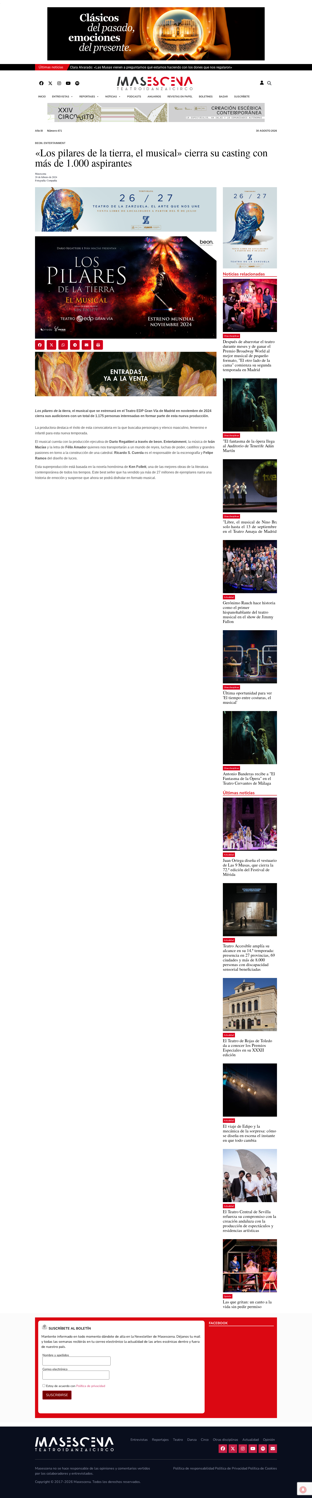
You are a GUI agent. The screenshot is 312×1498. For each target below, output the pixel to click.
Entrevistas (60, 96)
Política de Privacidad (231, 1468)
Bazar (223, 96)
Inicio (42, 96)
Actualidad (229, 597)
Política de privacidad (90, 1386)
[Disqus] (125, 559)
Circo (205, 1439)
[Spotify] (77, 83)
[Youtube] (68, 83)
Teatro (178, 1439)
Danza (192, 1439)
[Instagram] (59, 83)
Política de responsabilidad (193, 1468)
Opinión (227, 1296)
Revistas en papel (180, 96)
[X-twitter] (50, 83)
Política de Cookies (262, 1468)
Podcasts (134, 96)
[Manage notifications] (303, 1489)
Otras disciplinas (231, 336)
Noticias (111, 96)
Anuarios (154, 96)
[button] (269, 83)
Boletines (206, 96)
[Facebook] (41, 83)
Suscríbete (242, 96)
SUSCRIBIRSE (57, 1395)
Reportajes (87, 96)
